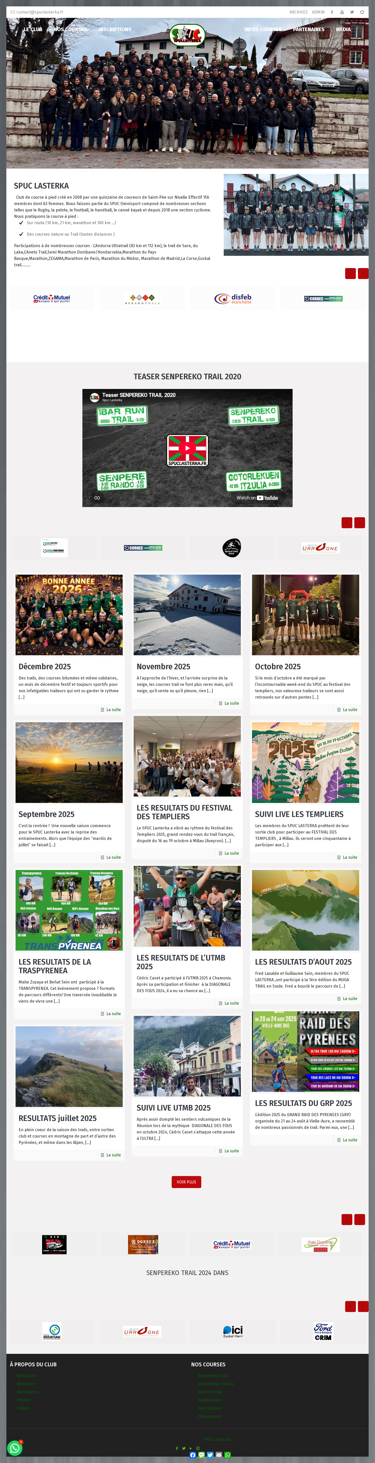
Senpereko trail (212, 1375)
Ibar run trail (210, 1392)
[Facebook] (177, 1448)
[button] (14, 1448)
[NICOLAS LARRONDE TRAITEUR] (54, 547)
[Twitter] (184, 1448)
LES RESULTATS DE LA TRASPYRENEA (55, 966)
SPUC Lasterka (217, 1439)
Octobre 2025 (278, 666)
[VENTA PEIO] (232, 547)
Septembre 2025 (46, 814)
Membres (26, 1383)
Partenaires (28, 1392)
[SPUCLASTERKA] (187, 35)
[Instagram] (198, 1448)
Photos (23, 1400)
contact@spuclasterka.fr (40, 12)
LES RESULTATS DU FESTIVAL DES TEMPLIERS (184, 812)
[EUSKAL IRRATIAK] (233, 298)
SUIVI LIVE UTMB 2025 (174, 1108)
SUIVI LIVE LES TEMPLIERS (299, 814)
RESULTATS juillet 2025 (58, 1118)
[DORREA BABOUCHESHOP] (321, 547)
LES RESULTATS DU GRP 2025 (303, 1103)
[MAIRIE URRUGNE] (323, 298)
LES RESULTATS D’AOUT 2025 (303, 962)
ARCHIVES (299, 12)
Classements (210, 1416)
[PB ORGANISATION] (143, 1244)
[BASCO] (321, 1244)
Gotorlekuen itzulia (215, 1383)
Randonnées (210, 1400)
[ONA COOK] (142, 298)
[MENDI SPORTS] (142, 1331)
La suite (113, 709)
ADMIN (318, 12)
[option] (51, 298)
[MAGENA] (52, 1331)
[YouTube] (191, 1448)
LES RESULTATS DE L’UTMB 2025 (181, 962)
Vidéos (23, 1408)
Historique (26, 1375)
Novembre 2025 (163, 666)
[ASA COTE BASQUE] (52, 298)
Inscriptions (209, 1408)
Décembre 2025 (45, 666)
